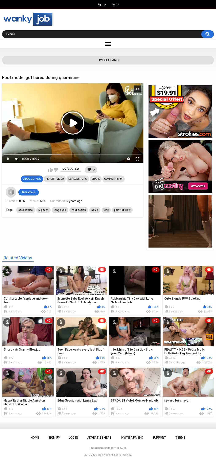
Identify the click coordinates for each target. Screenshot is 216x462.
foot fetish (79, 210)
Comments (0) (113, 178)
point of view (122, 210)
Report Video (55, 178)
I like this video (50, 170)
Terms (180, 437)
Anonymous (29, 192)
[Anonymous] (11, 192)
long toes (60, 210)
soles (94, 210)
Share (96, 178)
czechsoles (25, 210)
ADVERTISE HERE (99, 437)
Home (35, 437)
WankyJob (104, 454)
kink (106, 210)
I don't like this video (56, 170)
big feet (43, 210)
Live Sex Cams (108, 60)
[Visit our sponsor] (180, 111)
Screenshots (77, 178)
